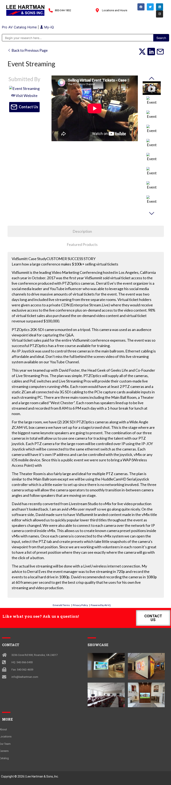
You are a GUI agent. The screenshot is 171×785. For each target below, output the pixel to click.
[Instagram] (159, 14)
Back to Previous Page (29, 50)
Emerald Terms (61, 605)
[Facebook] (141, 6)
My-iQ (48, 27)
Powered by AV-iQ (101, 605)
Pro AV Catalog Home (20, 27)
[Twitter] (150, 6)
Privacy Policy (80, 605)
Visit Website (26, 95)
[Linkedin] (159, 6)
